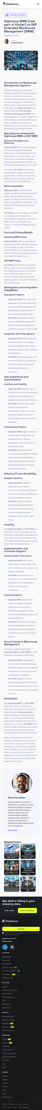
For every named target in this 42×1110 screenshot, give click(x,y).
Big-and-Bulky (7, 993)
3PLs (4, 1000)
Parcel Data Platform (11, 971)
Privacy (14, 1107)
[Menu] (37, 4)
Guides (6, 1039)
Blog (3, 1064)
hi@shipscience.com (9, 938)
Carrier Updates (7, 1050)
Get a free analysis (27, 910)
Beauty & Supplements (9, 990)
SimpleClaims (6, 957)
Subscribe (21, 929)
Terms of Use (6, 1107)
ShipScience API (7, 978)
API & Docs (6, 1060)
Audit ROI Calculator (9, 1057)
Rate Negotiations (8, 1016)
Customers (5, 1046)
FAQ (3, 1067)
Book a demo (9, 910)
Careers (4, 1079)
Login (4, 1094)
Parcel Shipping (18, 15)
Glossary (7, 1043)
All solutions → (7, 1008)
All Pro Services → (8, 1030)
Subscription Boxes (8, 997)
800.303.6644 (7, 941)
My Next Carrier (9, 967)
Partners (5, 1083)
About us (5, 1076)
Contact (5, 1086)
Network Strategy (8, 1020)
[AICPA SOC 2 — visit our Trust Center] (5, 947)
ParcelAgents (8, 974)
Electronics (5, 1004)
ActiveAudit (6, 960)
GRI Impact (7, 1027)
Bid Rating (7, 1023)
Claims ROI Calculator (9, 1053)
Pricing (4, 1090)
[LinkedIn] (12, 947)
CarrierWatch (6, 964)
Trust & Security (7, 1097)
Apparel (4, 986)
